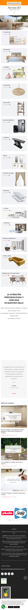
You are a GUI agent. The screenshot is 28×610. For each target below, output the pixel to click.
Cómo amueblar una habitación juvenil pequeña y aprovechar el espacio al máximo (12, 431)
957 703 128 (5, 566)
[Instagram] (5, 573)
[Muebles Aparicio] (14, 8)
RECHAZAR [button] (16, 607)
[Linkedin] (9, 573)
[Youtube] (12, 573)
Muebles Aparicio (6, 435)
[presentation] (22, 403)
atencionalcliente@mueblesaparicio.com (13, 569)
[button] (12, 393)
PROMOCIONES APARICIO (14, 3)
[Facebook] (2, 573)
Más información (6, 34)
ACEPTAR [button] (11, 607)
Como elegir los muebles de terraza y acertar (12, 462)
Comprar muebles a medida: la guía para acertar (13, 493)
